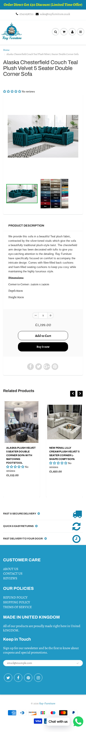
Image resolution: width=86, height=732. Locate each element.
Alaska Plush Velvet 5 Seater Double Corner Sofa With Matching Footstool (21, 455)
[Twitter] (8, 677)
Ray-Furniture (47, 703)
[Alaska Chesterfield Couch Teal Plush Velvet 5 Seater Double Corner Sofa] (43, 136)
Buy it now (43, 347)
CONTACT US (12, 573)
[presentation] (72, 394)
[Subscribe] (77, 663)
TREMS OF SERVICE (17, 607)
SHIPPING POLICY (16, 602)
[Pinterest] (28, 677)
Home (6, 50)
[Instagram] (38, 677)
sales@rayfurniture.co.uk (55, 14)
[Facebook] (18, 677)
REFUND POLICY (15, 597)
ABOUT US (10, 569)
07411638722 (26, 14)
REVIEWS (10, 578)
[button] (12, 91)
